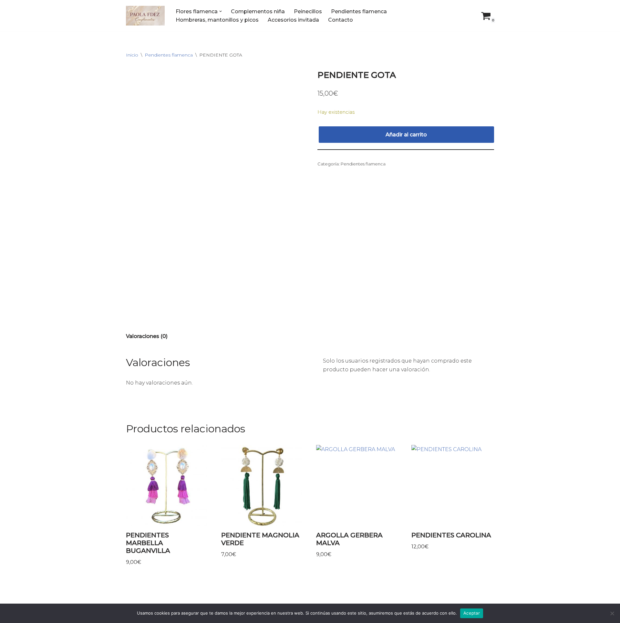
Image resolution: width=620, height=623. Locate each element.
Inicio (132, 55)
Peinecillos (308, 11)
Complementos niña (258, 11)
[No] (612, 613)
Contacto (340, 20)
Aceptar (471, 613)
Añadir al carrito (406, 135)
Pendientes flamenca (359, 11)
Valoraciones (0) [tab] (147, 336)
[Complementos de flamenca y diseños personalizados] (145, 16)
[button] (220, 11)
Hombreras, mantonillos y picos (217, 20)
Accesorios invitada (293, 20)
